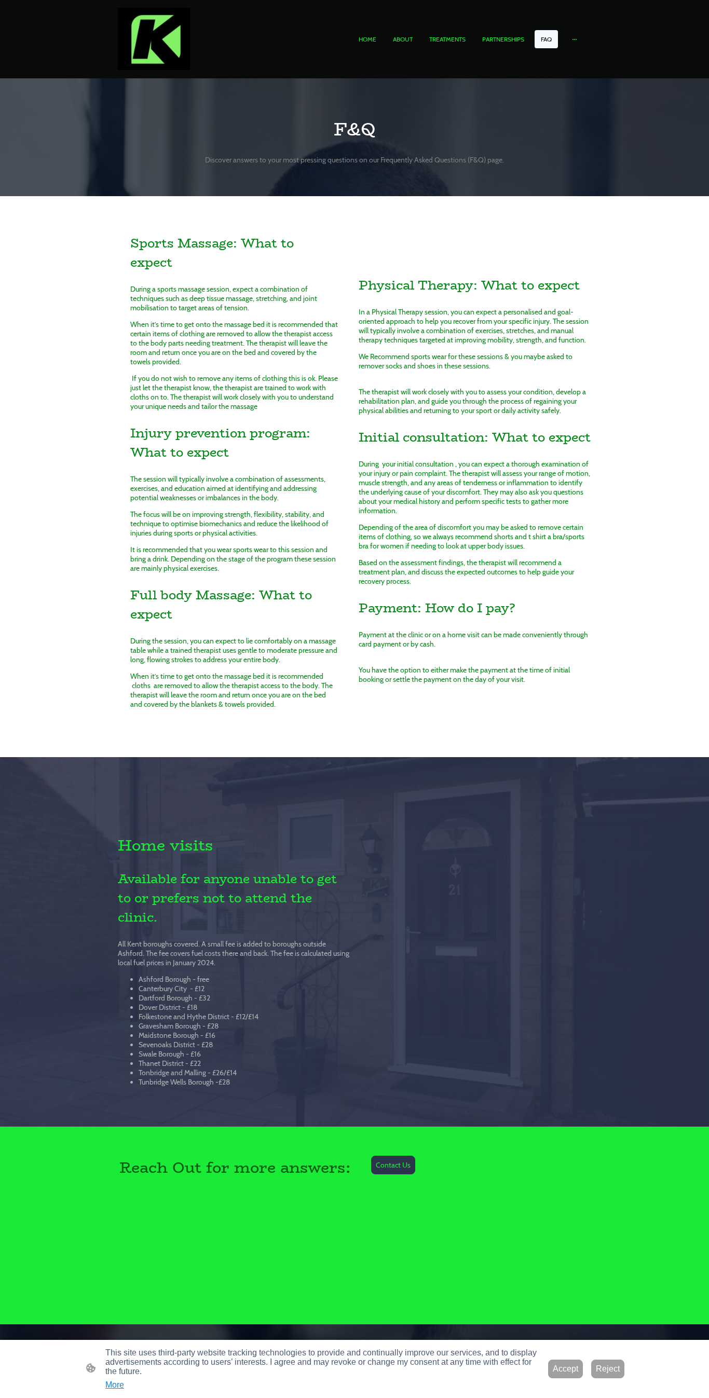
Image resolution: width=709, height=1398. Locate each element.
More (114, 1384)
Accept (565, 1368)
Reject (608, 1368)
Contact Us (393, 1165)
